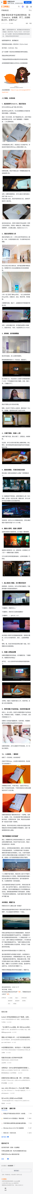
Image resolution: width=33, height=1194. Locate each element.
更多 (2, 1159)
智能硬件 (17, 1000)
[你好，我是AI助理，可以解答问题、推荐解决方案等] (23, 6)
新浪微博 (10, 1165)
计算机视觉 (24, 998)
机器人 (16, 998)
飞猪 (19, 992)
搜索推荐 (10, 1000)
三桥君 (3, 1052)
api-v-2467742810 (6, 1042)
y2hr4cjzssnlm (5, 1093)
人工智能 (10, 998)
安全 (9, 1003)
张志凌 (3, 1103)
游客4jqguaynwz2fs (6, 1032)
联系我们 (16, 1170)
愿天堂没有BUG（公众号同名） (9, 1073)
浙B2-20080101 (19, 1185)
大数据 (14, 1003)
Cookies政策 (17, 1181)
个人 (30, 10)
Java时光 (3, 1062)
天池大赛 (13, 1174)
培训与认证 (19, 1174)
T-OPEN (3, 1022)
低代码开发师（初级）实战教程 (10, 1147)
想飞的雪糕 (4, 1083)
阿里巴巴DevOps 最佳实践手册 (10, 1154)
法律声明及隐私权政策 (7, 1181)
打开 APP (27, 2)
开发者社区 (7, 1174)
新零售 (24, 1000)
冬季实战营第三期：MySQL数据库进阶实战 (13, 1151)
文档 (3, 1174)
